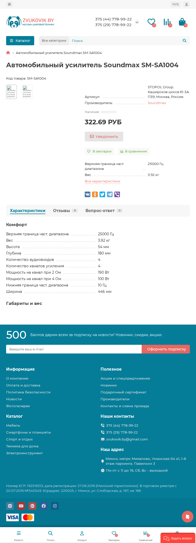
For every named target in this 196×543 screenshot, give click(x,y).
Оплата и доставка (23, 385)
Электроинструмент (24, 453)
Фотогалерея (18, 406)
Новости (14, 399)
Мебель (13, 425)
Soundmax (157, 103)
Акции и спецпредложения (125, 378)
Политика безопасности (28, 392)
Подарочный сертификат (123, 392)
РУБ (176, 4)
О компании (17, 378)
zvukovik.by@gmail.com (127, 439)
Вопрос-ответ (102, 210)
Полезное (111, 369)
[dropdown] (9, 4)
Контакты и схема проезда (125, 406)
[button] (178, 538)
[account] (186, 4)
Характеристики (27, 210)
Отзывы (64, 210)
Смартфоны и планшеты (28, 432)
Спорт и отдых (19, 439)
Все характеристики (102, 181)
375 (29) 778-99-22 (122, 432)
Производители (115, 399)
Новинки (109, 385)
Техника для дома (22, 446)
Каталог (14, 416)
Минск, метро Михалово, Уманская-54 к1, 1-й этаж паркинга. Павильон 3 (146, 461)
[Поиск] (184, 40)
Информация (20, 369)
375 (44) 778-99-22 (113, 19)
